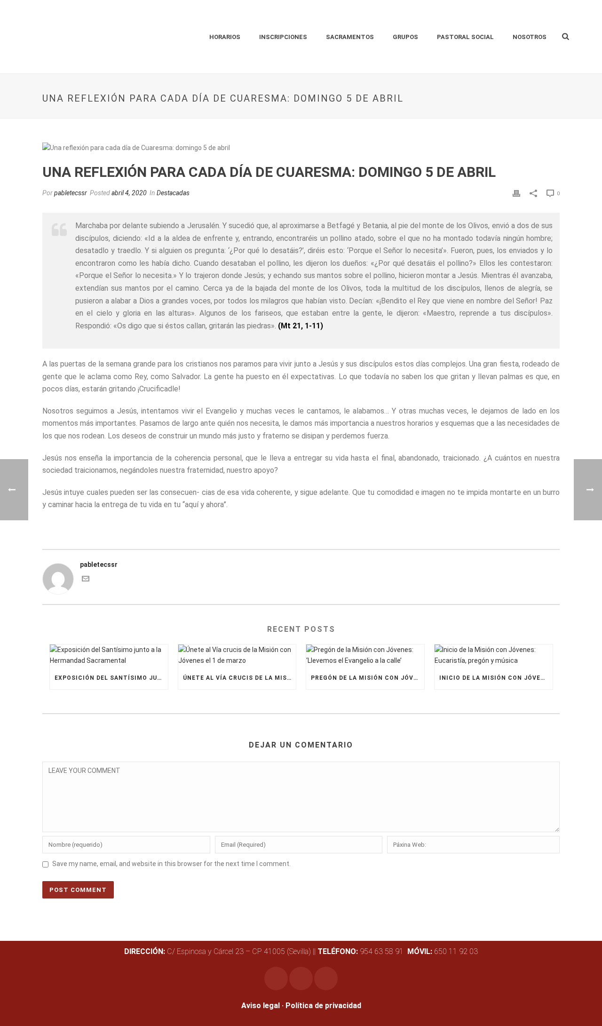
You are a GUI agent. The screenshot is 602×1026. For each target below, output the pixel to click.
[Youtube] (326, 978)
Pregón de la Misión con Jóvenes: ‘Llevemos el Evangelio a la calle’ (367, 678)
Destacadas (173, 193)
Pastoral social (465, 36)
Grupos (405, 36)
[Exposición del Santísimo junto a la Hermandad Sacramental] (109, 655)
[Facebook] (301, 978)
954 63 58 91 (361, 951)
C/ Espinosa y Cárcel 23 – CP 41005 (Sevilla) (217, 951)
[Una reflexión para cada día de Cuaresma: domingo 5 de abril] (301, 147)
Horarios (224, 36)
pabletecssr (70, 193)
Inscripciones (283, 36)
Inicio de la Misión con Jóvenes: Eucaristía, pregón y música (496, 678)
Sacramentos (350, 36)
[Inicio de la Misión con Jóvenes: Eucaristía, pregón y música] (494, 655)
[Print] (516, 193)
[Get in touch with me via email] (85, 580)
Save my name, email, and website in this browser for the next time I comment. (171, 863)
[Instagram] (276, 978)
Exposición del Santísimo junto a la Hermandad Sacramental (111, 678)
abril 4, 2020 (129, 193)
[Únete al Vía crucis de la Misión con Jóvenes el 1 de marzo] (237, 655)
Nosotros (530, 36)
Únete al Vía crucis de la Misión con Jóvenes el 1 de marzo (239, 678)
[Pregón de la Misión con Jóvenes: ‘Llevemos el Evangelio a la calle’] (365, 655)
